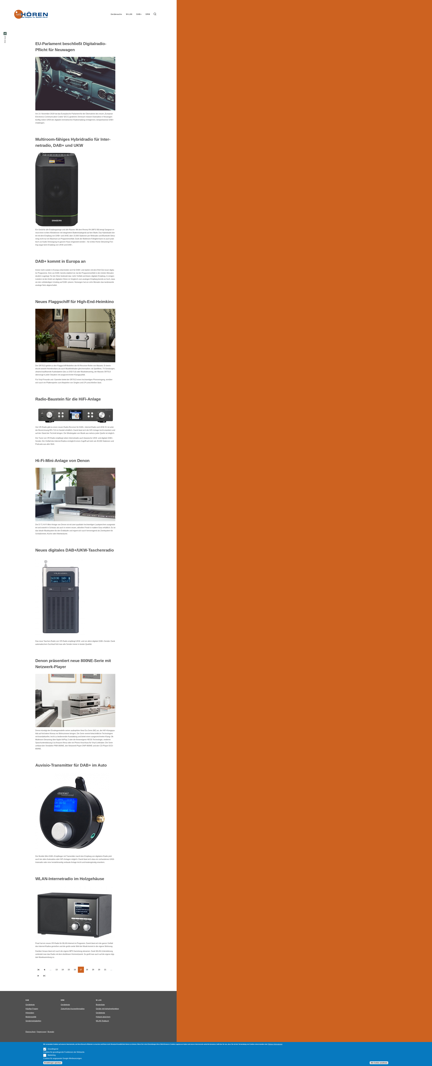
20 (100, 970)
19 (94, 970)
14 (64, 970)
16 (76, 970)
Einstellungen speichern (52, 1063)
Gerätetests (30, 1005)
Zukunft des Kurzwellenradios (72, 1009)
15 (70, 970)
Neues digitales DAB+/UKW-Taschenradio (74, 550)
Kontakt (51, 1031)
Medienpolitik (31, 1017)
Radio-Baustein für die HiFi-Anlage (68, 399)
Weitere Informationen (275, 1044)
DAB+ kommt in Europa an (60, 261)
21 (106, 970)
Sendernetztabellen (33, 1021)
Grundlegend (53, 1049)
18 (88, 970)
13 (58, 970)
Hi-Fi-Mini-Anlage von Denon (62, 460)
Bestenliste (100, 1005)
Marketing (52, 1055)
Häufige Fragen (32, 1009)
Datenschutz (31, 1031)
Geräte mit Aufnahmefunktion (107, 1009)
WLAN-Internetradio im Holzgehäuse (69, 878)
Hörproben (30, 1013)
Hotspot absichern (103, 1017)
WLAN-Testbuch (102, 1021)
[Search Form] (155, 14)
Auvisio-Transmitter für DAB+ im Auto (71, 765)
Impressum (41, 1031)
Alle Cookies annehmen (379, 1063)
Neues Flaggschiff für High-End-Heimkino (74, 301)
